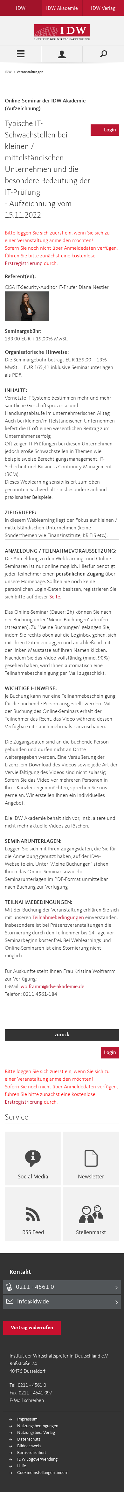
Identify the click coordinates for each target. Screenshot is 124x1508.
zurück (62, 1034)
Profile (62, 54)
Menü (20, 54)
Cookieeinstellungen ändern (42, 1472)
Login (110, 130)
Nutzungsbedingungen (37, 1426)
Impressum (27, 1419)
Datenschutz (28, 1439)
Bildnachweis (29, 1446)
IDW (8, 72)
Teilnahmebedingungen (58, 917)
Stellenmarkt (91, 1232)
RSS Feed (33, 1232)
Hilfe (21, 1466)
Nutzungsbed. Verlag (36, 1432)
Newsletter (91, 1177)
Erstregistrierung (24, 263)
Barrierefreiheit (31, 1452)
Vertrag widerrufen (32, 1327)
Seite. (55, 597)
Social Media (33, 1177)
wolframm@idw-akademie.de (52, 986)
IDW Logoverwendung (37, 1459)
